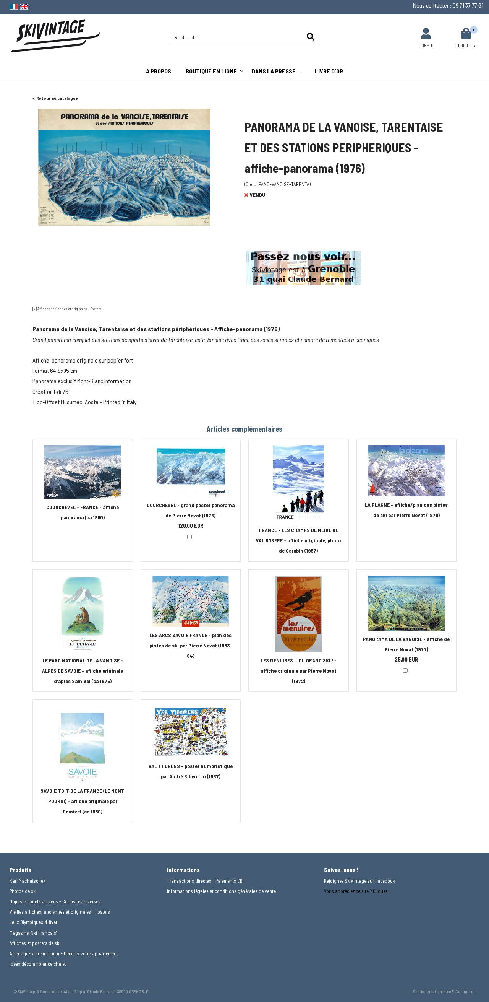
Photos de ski (23, 891)
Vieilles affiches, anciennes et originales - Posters (60, 912)
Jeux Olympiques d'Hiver (33, 922)
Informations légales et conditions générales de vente (221, 891)
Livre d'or (329, 71)
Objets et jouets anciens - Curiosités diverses (55, 901)
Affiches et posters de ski (35, 943)
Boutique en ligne (211, 71)
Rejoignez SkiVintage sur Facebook (359, 881)
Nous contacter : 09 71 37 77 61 (448, 5)
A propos (158, 71)
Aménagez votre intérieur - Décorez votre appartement (64, 953)
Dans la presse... (276, 71)
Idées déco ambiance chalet (38, 964)
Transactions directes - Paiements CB (205, 881)
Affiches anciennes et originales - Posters (69, 308)
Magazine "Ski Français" (33, 933)
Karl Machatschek (27, 881)
